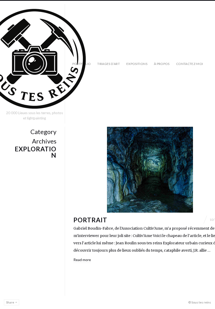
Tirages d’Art (108, 64)
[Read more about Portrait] (150, 170)
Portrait (90, 220)
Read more (82, 259)
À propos (162, 64)
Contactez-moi (189, 64)
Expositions (136, 64)
